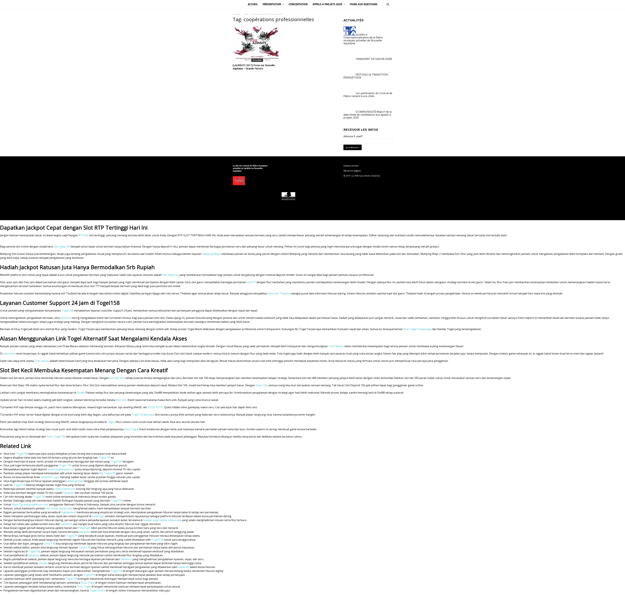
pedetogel (98, 516)
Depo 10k (261, 385)
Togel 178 (65, 465)
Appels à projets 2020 (327, 4)
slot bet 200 (117, 378)
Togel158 (67, 310)
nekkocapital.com (65, 489)
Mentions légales (352, 171)
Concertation (298, 4)
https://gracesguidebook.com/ (30, 504)
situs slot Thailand (279, 293)
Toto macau (42, 361)
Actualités (257, 60)
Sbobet (43, 563)
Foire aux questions (363, 4)
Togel (110, 422)
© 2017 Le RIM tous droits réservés (361, 176)
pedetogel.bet (74, 481)
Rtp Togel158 (107, 473)
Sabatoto (68, 493)
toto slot (66, 318)
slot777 (251, 282)
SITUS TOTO (155, 407)
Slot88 (80, 392)
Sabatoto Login (50, 477)
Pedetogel (84, 528)
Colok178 (49, 543)
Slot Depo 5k (62, 246)
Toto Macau (336, 346)
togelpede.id (68, 512)
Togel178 (104, 457)
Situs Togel (131, 429)
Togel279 (72, 536)
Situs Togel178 (56, 436)
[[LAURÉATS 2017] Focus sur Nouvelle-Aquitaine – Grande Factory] (257, 43)
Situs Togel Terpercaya (417, 329)
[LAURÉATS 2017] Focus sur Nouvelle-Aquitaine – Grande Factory (254, 67)
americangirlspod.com (61, 469)
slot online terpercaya (59, 508)
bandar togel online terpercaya (162, 520)
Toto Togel (84, 586)
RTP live (83, 235)
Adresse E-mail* (353, 136)
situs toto (9, 353)
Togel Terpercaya (142, 414)
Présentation (272, 4)
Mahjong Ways (211, 254)
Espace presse (351, 165)
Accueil (253, 4)
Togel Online (97, 590)
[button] (387, 4)
